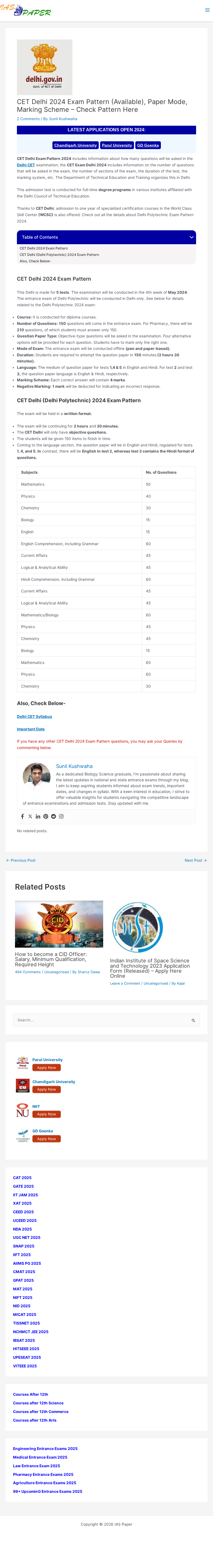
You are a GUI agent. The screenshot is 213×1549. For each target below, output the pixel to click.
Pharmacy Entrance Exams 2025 (43, 1474)
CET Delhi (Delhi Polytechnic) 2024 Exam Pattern (60, 255)
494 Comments (28, 972)
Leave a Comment (125, 983)
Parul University (117, 145)
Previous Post (21, 861)
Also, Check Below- (35, 261)
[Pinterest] (45, 817)
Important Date (31, 729)
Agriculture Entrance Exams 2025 (44, 1483)
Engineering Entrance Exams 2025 (45, 1448)
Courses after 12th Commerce (41, 1411)
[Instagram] (61, 817)
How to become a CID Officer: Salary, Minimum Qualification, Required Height (51, 959)
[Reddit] (53, 817)
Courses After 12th (30, 1394)
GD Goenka (148, 145)
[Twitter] (30, 817)
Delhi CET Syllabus (34, 716)
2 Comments (28, 119)
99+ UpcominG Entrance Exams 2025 (47, 1491)
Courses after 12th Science (38, 1403)
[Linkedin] (38, 817)
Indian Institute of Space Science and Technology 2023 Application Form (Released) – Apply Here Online (150, 968)
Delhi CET (26, 165)
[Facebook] (22, 817)
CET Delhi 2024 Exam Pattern (44, 248)
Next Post (196, 861)
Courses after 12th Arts (35, 1420)
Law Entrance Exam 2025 (36, 1466)
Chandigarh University (75, 145)
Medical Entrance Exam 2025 (40, 1457)
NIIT (36, 1106)
